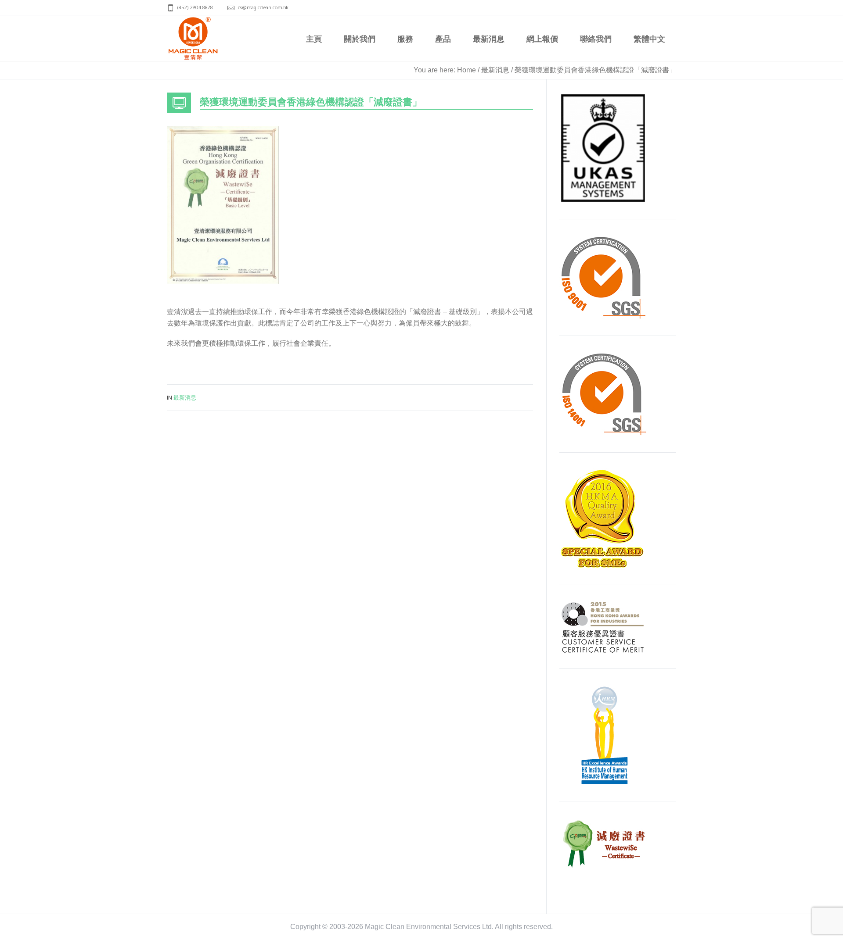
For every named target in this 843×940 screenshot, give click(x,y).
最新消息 (495, 70)
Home (466, 70)
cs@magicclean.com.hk (263, 7)
